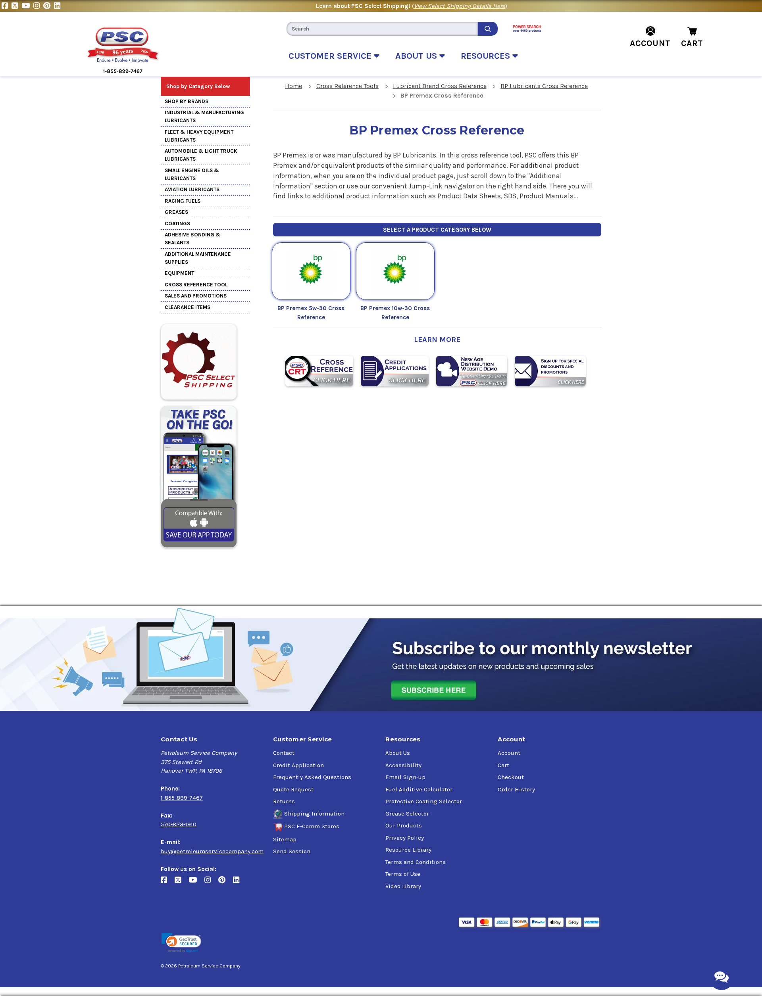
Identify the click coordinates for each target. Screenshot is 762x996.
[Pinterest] (48, 6)
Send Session (291, 851)
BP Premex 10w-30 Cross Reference (395, 313)
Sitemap (284, 839)
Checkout (511, 777)
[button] (181, 943)
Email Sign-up (405, 777)
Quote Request (293, 789)
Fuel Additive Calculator (418, 789)
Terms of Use (402, 873)
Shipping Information (314, 813)
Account (509, 752)
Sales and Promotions (196, 296)
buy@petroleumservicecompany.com (212, 851)
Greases (176, 212)
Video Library (403, 886)
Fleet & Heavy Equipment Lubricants (199, 136)
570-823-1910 (178, 824)
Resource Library (408, 849)
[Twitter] (16, 6)
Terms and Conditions (415, 862)
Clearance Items (187, 307)
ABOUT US (417, 56)
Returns (284, 801)
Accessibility (403, 765)
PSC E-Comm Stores (311, 826)
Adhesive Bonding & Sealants (193, 239)
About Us (397, 752)
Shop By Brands (186, 101)
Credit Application (298, 765)
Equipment (179, 273)
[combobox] (382, 29)
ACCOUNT (650, 43)
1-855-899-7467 (182, 797)
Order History (516, 789)
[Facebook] (7, 6)
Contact (283, 752)
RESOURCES (486, 56)
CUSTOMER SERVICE (331, 56)
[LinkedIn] (58, 6)
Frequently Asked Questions (312, 777)
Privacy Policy (404, 837)
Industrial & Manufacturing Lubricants (204, 116)
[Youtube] (27, 6)
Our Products (403, 825)
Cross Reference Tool (196, 285)
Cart (503, 765)
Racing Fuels (182, 201)
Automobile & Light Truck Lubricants (201, 155)
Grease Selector (407, 813)
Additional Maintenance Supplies (198, 258)
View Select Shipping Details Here (459, 6)
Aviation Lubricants (192, 189)
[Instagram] (38, 6)
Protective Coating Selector (423, 801)
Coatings (177, 223)
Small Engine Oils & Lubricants (192, 174)
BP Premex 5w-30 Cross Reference (310, 313)
